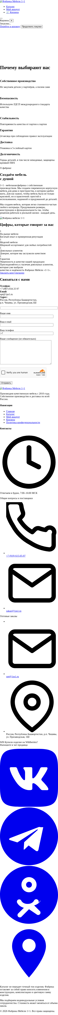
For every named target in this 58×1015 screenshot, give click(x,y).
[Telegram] (29, 864)
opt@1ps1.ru (12, 676)
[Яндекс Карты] (29, 981)
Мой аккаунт (13, 9)
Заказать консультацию (12, 273)
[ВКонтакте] (29, 806)
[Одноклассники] (29, 923)
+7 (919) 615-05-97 (16, 556)
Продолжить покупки (31, 26)
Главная (10, 411)
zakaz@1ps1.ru (13, 611)
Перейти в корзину (10, 26)
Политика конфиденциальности (23, 422)
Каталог (10, 6)
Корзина (10, 419)
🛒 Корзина (12, 12)
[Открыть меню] (1, 18)
